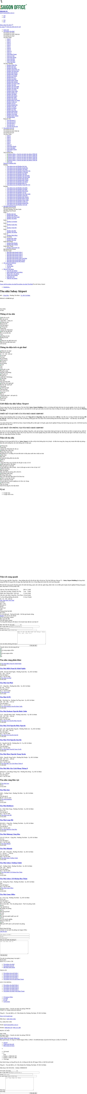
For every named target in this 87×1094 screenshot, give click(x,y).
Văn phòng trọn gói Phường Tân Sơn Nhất (18, 177)
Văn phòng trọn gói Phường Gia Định (17, 189)
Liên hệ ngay (3, 931)
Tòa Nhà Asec (5, 790)
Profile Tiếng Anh (14, 1038)
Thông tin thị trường (12, 275)
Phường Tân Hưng (12, 99)
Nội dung (2, 1090)
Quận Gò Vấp (10, 56)
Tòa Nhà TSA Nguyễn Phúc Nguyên (12, 725)
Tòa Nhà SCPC (5, 697)
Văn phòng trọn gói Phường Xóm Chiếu (18, 200)
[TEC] (22, 157)
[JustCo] (22, 158)
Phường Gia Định (11, 79)
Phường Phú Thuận (12, 112)
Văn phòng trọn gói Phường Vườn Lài (17, 201)
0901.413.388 (17, 1027)
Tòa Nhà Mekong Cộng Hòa (10, 834)
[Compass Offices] (22, 160)
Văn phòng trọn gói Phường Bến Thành (17, 180)
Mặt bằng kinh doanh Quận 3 (15, 255)
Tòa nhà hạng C (11, 123)
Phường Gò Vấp (11, 109)
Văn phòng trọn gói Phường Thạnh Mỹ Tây (18, 171)
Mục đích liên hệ (4, 624)
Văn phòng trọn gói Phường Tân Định (17, 169)
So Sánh (5, 998)
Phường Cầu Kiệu (12, 89)
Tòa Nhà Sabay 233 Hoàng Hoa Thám (13, 879)
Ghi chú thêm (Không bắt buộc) (9, 644)
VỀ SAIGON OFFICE (9, 263)
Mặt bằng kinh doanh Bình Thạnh (16, 260)
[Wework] (22, 155)
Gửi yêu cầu (33, 645)
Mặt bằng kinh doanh (9, 967)
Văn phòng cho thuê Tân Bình (24, 284)
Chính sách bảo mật (8, 1044)
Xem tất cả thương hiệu (9, 163)
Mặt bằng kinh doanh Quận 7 (15, 257)
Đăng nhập (3, 25)
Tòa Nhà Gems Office (7, 894)
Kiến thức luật (10, 277)
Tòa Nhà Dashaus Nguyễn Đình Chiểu (13, 711)
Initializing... (6, 287)
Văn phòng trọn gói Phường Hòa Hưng (17, 191)
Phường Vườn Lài (12, 102)
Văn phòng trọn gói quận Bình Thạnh (13, 979)
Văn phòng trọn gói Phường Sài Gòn (17, 166)
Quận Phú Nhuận (11, 57)
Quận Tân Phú (11, 59)
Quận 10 (9, 51)
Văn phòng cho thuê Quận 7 (11, 989)
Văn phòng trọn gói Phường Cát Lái (16, 192)
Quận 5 (9, 45)
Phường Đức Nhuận (12, 82)
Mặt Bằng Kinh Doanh (9, 206)
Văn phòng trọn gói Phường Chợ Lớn (17, 204)
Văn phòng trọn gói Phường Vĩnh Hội (17, 195)
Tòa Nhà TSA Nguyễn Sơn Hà (10, 740)
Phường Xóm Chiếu (12, 91)
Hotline (2, 615)
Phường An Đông (11, 108)
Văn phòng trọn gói (8, 128)
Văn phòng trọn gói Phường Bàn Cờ (16, 183)
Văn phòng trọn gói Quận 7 (10, 977)
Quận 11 (9, 53)
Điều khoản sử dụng (8, 1045)
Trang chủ (6, 30)
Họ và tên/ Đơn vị (5, 626)
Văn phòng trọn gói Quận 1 (10, 973)
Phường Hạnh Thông (12, 115)
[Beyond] (9, 161)
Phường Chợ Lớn (11, 106)
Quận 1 (9, 39)
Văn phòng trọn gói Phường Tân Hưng (17, 181)
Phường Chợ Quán (12, 114)
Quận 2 (9, 40)
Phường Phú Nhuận (12, 72)
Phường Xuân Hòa (12, 65)
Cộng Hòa (6, 295)
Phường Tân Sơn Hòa (13, 71)
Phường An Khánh (12, 76)
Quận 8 (9, 48)
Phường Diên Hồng (12, 111)
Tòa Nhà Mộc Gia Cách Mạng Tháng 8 (14, 768)
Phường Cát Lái (11, 103)
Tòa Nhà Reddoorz (6, 806)
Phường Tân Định (12, 68)
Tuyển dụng (10, 266)
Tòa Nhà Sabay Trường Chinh (11, 863)
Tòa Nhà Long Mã (6, 820)
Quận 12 (9, 151)
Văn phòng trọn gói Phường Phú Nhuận (17, 178)
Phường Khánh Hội (12, 105)
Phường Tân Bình (11, 94)
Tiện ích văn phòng (8, 269)
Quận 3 (9, 42)
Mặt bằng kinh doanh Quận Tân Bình (17, 258)
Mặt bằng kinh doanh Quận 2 (15, 254)
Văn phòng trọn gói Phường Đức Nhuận (18, 197)
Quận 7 (9, 46)
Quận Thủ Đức (11, 60)
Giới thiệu (9, 264)
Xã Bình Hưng (11, 117)
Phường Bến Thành (12, 74)
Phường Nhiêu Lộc (12, 92)
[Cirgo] (22, 154)
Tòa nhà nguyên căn (12, 126)
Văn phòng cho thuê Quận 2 (11, 986)
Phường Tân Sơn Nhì (12, 88)
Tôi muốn (3, 1070)
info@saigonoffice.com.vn (11, 1024)
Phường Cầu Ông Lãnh (13, 83)
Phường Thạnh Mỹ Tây (13, 69)
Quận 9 (9, 49)
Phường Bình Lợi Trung (13, 100)
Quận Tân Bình (11, 62)
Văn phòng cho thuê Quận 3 (11, 988)
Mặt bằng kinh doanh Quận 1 (15, 252)
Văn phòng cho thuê (8, 31)
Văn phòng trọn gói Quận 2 (10, 974)
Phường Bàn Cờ (11, 77)
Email (1, 628)
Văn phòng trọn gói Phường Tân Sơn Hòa (18, 175)
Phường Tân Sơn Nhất (13, 86)
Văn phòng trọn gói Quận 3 (10, 976)
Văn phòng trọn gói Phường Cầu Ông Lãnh (18, 194)
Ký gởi (5, 1000)
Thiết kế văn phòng (12, 278)
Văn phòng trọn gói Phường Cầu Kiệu (17, 188)
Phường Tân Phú (11, 85)
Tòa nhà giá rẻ (11, 125)
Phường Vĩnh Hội (11, 227)
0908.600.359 (8, 1027)
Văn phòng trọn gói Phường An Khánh (17, 172)
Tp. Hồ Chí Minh (25, 295)
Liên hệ (9, 267)
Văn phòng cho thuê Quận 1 (11, 985)
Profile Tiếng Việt (5, 1038)
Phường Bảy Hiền (12, 97)
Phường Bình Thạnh (12, 80)
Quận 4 (9, 43)
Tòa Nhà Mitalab (6, 848)
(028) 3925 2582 (11, 1019)
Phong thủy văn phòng (13, 274)
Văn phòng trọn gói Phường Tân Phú (17, 174)
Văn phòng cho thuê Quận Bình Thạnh (13, 991)
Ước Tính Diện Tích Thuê (7, 600)
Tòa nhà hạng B (11, 122)
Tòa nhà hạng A (11, 120)
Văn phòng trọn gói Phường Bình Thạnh (18, 198)
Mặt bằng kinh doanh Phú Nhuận (16, 261)
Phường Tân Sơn (11, 240)
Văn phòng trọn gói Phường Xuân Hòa (17, 168)
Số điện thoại (3, 630)
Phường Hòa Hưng (12, 96)
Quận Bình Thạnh (12, 54)
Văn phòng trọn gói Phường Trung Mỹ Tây (18, 185)
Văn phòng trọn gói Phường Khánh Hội (17, 203)
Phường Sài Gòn (11, 66)
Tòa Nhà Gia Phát (6, 683)
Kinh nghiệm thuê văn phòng (15, 272)
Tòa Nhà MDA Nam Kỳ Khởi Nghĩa (12, 668)
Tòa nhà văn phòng (12, 270)
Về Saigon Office (8, 997)
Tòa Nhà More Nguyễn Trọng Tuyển (13, 754)
